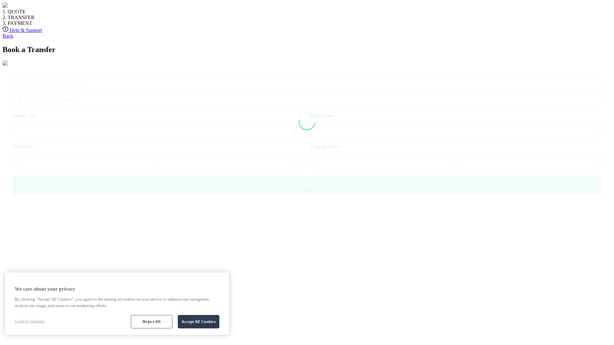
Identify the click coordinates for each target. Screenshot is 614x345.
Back (8, 36)
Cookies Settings (30, 321)
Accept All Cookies (198, 321)
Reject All (151, 321)
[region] (117, 303)
